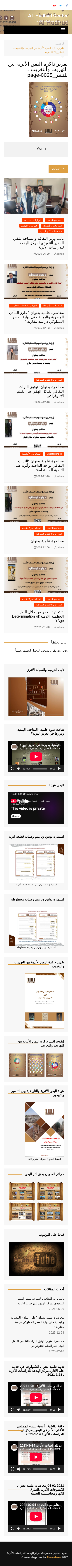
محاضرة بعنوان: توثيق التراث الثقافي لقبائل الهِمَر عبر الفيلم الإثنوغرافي (40, 391)
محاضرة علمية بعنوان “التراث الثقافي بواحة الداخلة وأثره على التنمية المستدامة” (39, 465)
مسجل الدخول (40, 650)
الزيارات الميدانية (32, 220)
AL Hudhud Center (48, 15)
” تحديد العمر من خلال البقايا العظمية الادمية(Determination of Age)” (38, 616)
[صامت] (18, 768)
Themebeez (54, 1557)
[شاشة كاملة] (13, 768)
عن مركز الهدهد (29, 225)
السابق (56, 168)
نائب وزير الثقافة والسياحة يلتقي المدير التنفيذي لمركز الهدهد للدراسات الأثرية (38, 242)
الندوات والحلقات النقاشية (24, 305)
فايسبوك (67, 5)
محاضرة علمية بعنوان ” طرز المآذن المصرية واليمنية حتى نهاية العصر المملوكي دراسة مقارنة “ (36, 317)
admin (60, 253)
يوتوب (54, 5)
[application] (36, 756)
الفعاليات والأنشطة (52, 225)
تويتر (60, 5)
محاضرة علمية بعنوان (47, 541)
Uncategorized (54, 220)
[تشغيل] (59, 768)
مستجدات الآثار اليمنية (51, 231)
